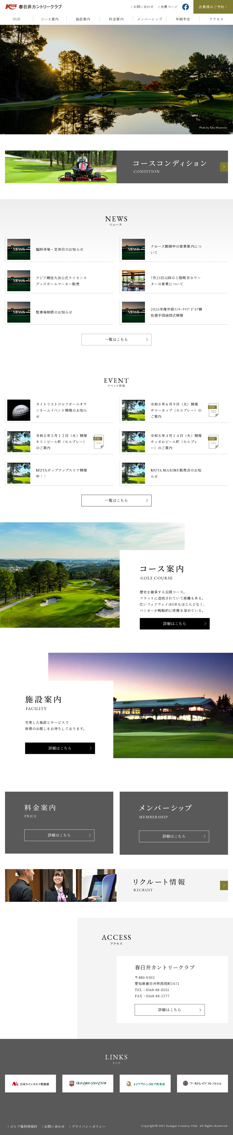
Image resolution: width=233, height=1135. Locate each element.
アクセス (216, 19)
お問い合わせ (143, 6)
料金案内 (116, 19)
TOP (16, 19)
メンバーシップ (149, 19)
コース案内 (50, 19)
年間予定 (183, 19)
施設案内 (83, 19)
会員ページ (169, 6)
